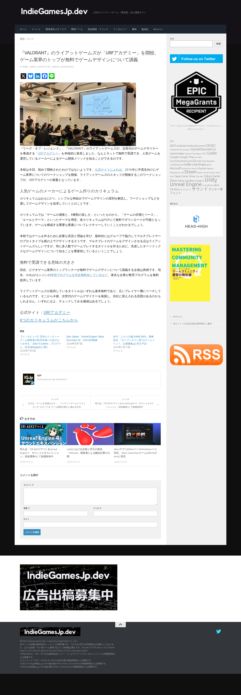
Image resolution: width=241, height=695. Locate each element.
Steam (190, 171)
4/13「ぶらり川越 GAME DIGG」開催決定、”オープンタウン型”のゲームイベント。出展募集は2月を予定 (134, 340)
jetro (209, 164)
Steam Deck (203, 172)
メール (97, 508)
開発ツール (77, 29)
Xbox (177, 189)
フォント (175, 192)
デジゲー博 (216, 189)
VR (171, 189)
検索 (172, 39)
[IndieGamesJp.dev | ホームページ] (55, 11)
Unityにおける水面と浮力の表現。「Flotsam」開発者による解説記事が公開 (88, 453)
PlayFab (202, 168)
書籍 (134, 29)
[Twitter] (218, 631)
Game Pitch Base (193, 153)
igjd (25, 66)
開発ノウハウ (27, 39)
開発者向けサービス (56, 29)
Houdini (198, 157)
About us (157, 29)
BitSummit (199, 145)
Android (181, 145)
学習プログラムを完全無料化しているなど (79, 275)
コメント (28, 485)
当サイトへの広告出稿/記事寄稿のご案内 (192, 323)
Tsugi (198, 180)
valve (216, 185)
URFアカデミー (48, 153)
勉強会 (144, 29)
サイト (26, 519)
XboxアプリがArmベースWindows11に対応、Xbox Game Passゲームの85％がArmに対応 (135, 453)
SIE (182, 173)
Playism (210, 168)
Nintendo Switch (190, 168)
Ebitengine (185, 149)
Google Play (186, 156)
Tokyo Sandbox (186, 180)
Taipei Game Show (184, 176)
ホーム (23, 29)
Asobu (190, 145)
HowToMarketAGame (181, 161)
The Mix (199, 176)
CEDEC (211, 145)
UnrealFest (207, 185)
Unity (211, 180)
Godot (212, 153)
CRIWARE (174, 149)
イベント (36, 29)
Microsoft (175, 168)
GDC (204, 153)
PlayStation (175, 172)
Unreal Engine (186, 184)
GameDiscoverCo (203, 149)
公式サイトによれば (108, 169)
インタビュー (120, 29)
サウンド (200, 189)
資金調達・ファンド (98, 29)
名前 (26, 508)
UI (203, 180)
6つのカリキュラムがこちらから (49, 320)
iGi (194, 160)
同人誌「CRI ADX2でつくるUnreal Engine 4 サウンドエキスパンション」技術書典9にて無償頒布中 (39, 453)
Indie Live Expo (195, 164)
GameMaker (177, 153)
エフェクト (186, 189)
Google (174, 156)
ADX (173, 145)
